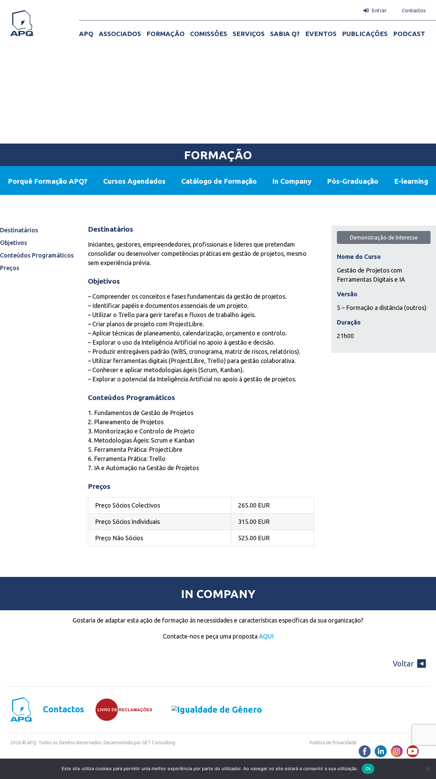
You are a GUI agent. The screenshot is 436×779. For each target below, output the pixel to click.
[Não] (427, 768)
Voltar (403, 663)
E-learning (411, 181)
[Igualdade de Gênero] (207, 709)
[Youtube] (413, 751)
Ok (368, 768)
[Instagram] (397, 751)
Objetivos (13, 242)
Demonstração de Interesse (384, 237)
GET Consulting (158, 742)
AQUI (266, 636)
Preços (9, 267)
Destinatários (19, 230)
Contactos (63, 709)
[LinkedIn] (381, 751)
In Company (291, 181)
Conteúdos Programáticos (37, 255)
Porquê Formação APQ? (48, 181)
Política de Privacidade (333, 742)
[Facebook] (365, 751)
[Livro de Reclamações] (118, 710)
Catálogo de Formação (219, 181)
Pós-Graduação (352, 181)
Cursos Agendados (134, 181)
